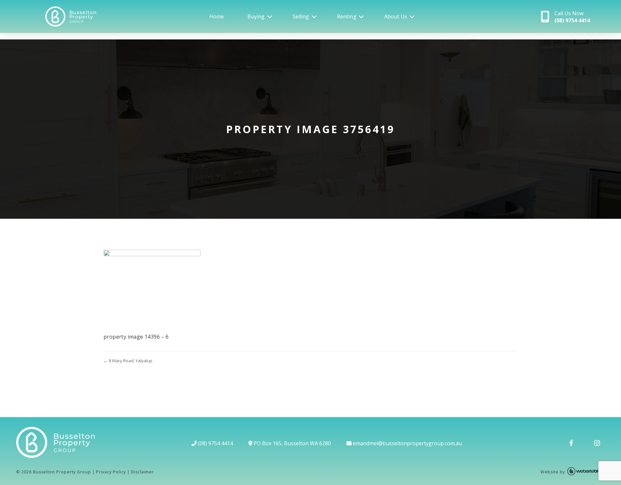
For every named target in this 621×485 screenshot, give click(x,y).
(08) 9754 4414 (215, 443)
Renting (346, 16)
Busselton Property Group (62, 472)
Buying (256, 16)
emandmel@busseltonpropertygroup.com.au (407, 443)
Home (216, 16)
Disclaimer (142, 472)
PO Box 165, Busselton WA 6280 (291, 443)
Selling (301, 16)
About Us (395, 16)
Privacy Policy (111, 472)
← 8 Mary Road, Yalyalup (128, 361)
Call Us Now (572, 17)
